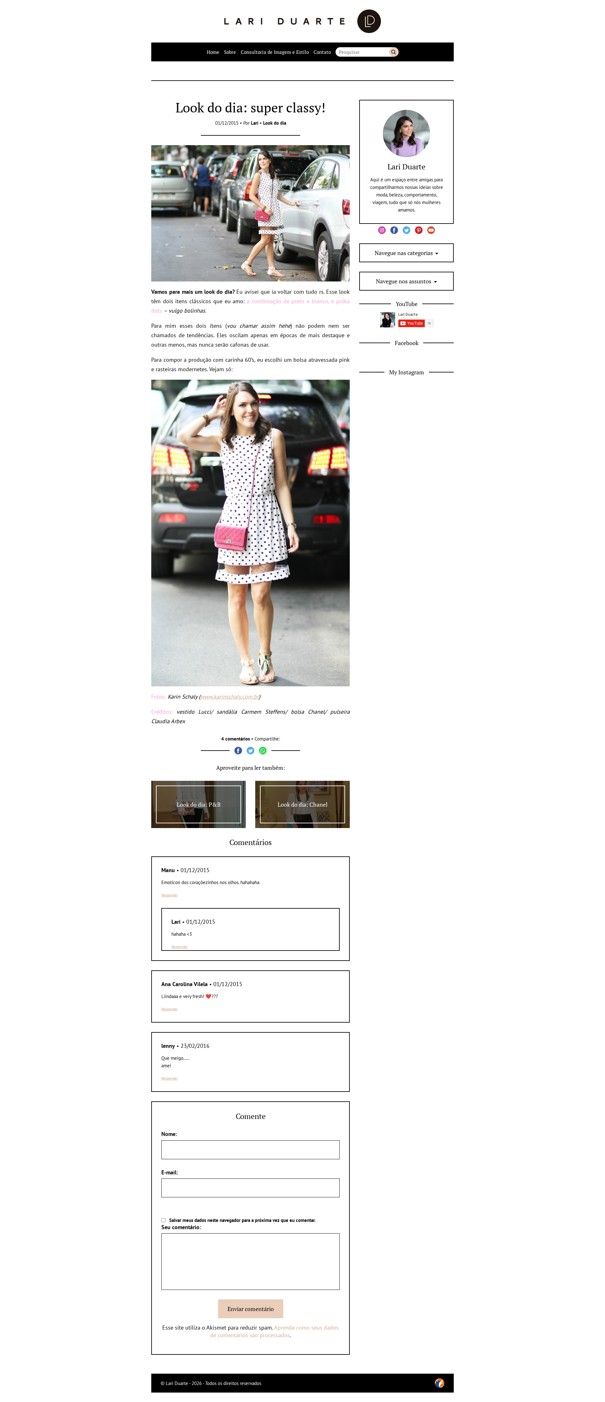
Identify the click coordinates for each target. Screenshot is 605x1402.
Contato (322, 52)
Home (213, 52)
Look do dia (274, 123)
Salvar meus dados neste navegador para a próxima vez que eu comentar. (242, 1220)
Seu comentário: (181, 1227)
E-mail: (169, 1172)
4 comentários (235, 739)
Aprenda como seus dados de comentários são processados (274, 1331)
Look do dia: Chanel (302, 804)
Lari (254, 123)
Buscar (394, 52)
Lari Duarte (406, 167)
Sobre (230, 52)
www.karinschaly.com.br (229, 696)
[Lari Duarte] (302, 21)
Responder (169, 895)
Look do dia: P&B (199, 804)
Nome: (169, 1134)
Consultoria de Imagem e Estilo (275, 52)
